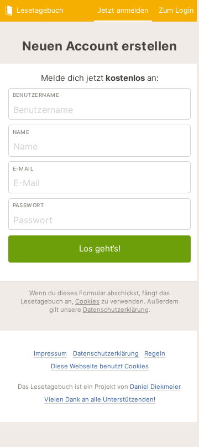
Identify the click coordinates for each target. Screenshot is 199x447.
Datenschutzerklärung (116, 310)
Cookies (87, 301)
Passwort (28, 205)
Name (21, 132)
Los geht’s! (100, 248)
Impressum (50, 353)
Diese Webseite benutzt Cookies (100, 366)
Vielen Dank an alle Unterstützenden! (99, 399)
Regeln (154, 353)
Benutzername (36, 95)
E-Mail (23, 169)
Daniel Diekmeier (155, 387)
